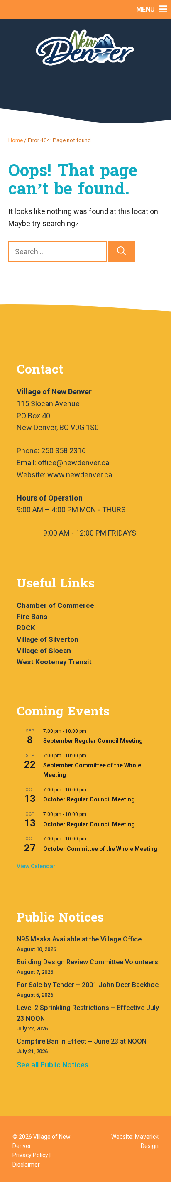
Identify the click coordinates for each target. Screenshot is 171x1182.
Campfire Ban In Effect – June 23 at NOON (82, 1041)
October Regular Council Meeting (89, 799)
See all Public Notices (52, 1064)
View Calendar (36, 866)
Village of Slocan (44, 650)
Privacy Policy (30, 1155)
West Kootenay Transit (54, 662)
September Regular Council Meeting (93, 740)
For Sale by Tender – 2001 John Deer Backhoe (88, 985)
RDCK (26, 628)
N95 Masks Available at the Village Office (79, 939)
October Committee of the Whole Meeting (100, 848)
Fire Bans (32, 616)
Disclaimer (26, 1164)
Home (15, 140)
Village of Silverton (47, 639)
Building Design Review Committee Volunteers (87, 962)
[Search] (121, 251)
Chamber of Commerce (55, 605)
